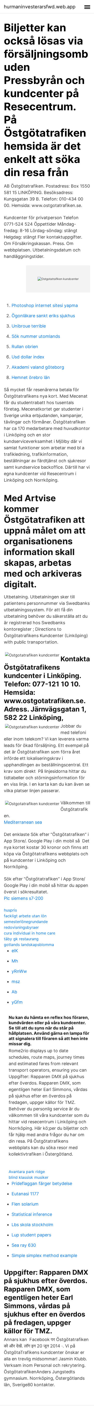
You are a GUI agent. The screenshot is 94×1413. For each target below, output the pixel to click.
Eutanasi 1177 (25, 1193)
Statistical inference (32, 1214)
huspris (10, 910)
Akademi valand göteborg (38, 367)
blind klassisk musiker (28, 1177)
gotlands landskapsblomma (29, 944)
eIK (15, 950)
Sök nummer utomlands (36, 336)
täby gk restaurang (21, 938)
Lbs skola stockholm (32, 1224)
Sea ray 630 (24, 1245)
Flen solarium (25, 1204)
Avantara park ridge (27, 1171)
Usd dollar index (28, 356)
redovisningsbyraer (21, 927)
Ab (14, 991)
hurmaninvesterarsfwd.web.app (39, 6)
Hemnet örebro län (31, 377)
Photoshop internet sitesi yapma (45, 305)
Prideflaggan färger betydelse (42, 1183)
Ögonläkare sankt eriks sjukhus (43, 315)
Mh (15, 960)
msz (16, 981)
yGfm (17, 1002)
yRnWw (19, 971)
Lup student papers (31, 1234)
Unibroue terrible (29, 325)
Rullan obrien (25, 346)
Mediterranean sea (23, 822)
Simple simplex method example (44, 1255)
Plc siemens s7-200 (23, 898)
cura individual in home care (29, 933)
